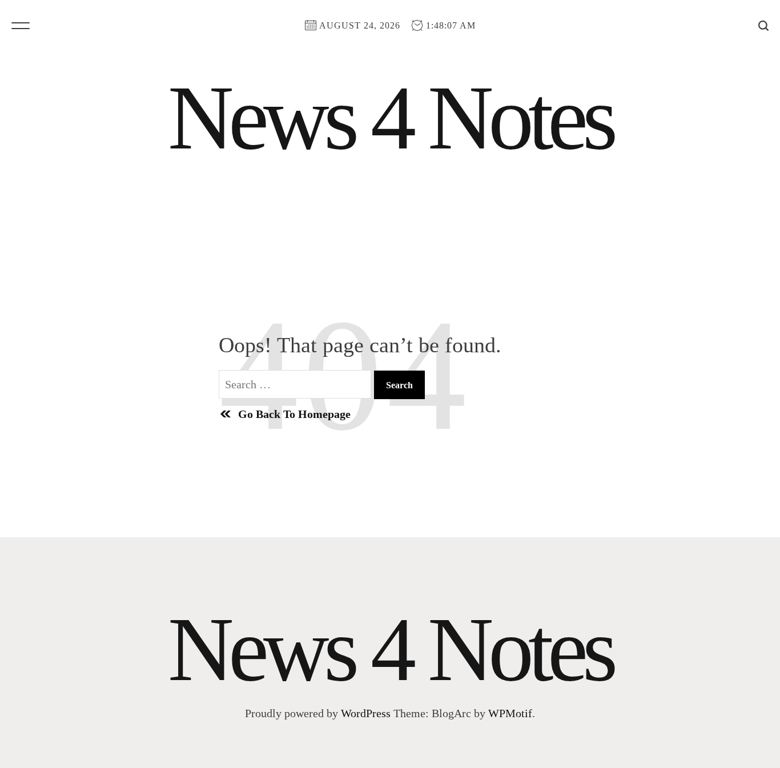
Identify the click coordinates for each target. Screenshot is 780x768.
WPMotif (510, 713)
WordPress (366, 713)
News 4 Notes (390, 117)
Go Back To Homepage (294, 414)
